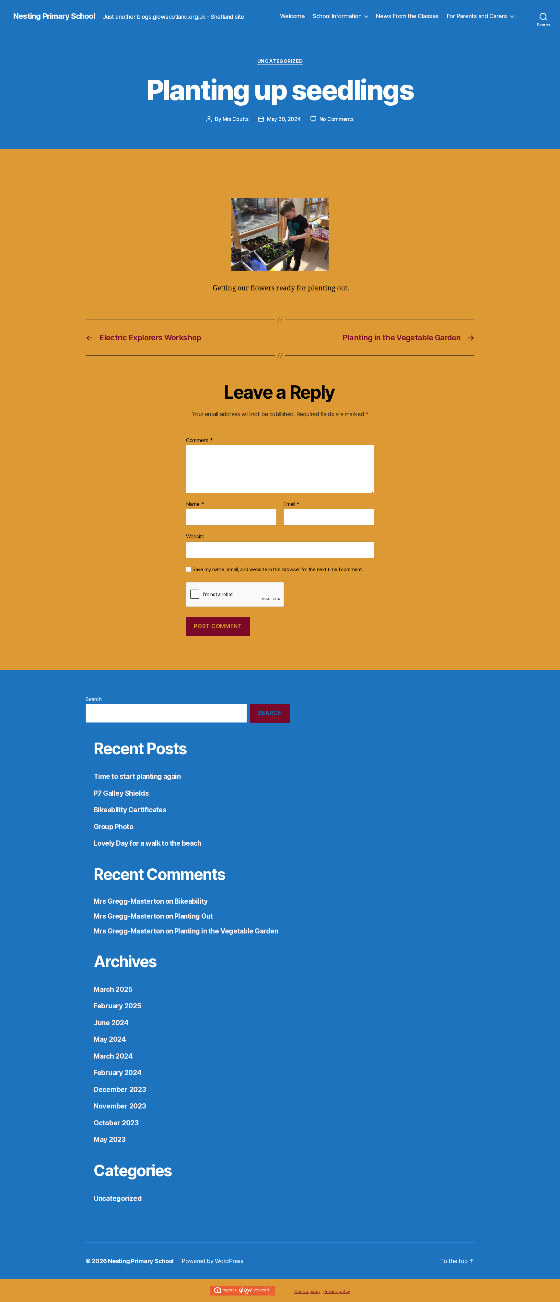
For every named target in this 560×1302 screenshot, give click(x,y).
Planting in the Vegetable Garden (226, 931)
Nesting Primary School (54, 16)
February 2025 (117, 1006)
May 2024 (110, 1039)
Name (195, 504)
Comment (199, 440)
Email (291, 504)
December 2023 (120, 1089)
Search (93, 699)
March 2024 (113, 1056)
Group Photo (113, 827)
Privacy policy (336, 1291)
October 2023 (116, 1123)
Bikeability (190, 901)
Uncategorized (280, 61)
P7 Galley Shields (121, 793)
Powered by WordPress (212, 1261)
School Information (337, 16)
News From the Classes (407, 16)
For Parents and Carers (477, 16)
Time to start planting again (137, 776)
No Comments (337, 119)
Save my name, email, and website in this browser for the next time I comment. (277, 569)
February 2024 (118, 1073)
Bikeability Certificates (130, 810)
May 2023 (110, 1139)
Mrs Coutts (236, 119)
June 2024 (111, 1023)
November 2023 (120, 1106)
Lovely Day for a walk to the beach (147, 843)
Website (195, 536)
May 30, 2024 (284, 119)
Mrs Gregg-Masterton (129, 901)
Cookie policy (307, 1291)
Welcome (292, 16)
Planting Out (193, 916)
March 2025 (113, 989)
